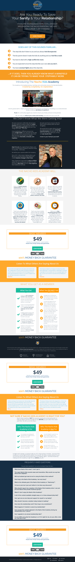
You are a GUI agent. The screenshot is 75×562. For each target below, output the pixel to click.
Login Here (42, 38)
